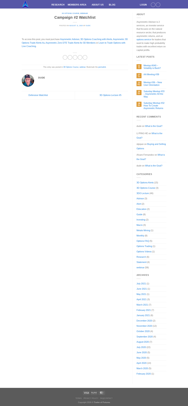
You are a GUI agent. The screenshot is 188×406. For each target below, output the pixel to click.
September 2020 (145, 336)
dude (88, 25)
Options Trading (144, 246)
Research (58, 5)
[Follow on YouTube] (158, 4)
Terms (78, 398)
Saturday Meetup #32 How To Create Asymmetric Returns (154, 105)
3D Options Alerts (145, 182)
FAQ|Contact (106, 398)
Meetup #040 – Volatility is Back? (152, 66)
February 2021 (144, 310)
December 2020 (144, 321)
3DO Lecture (143, 193)
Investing (141, 220)
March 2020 (142, 368)
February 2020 (144, 374)
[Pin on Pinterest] (80, 57)
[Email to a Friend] (75, 57)
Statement (141, 262)
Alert (139, 204)
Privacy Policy (91, 398)
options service (144, 39)
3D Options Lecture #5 (111, 95)
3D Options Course (70, 13)
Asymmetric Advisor (69, 39)
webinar (84, 13)
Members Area (77, 5)
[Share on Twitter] (70, 57)
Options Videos (144, 251)
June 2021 (142, 289)
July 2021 (141, 283)
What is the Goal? (153, 126)
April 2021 (142, 299)
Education (141, 209)
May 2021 (141, 294)
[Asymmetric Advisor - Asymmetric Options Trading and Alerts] (34, 4)
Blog (112, 5)
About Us (98, 5)
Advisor (140, 198)
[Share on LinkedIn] (85, 57)
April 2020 (142, 363)
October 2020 (143, 331)
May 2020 (141, 358)
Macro (140, 225)
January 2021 (143, 315)
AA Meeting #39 (151, 74)
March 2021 (142, 305)
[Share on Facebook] (65, 57)
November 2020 (144, 326)
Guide (139, 214)
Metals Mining (143, 230)
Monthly (140, 235)
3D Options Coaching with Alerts (96, 39)
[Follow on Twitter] (153, 4)
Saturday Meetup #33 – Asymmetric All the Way (154, 94)
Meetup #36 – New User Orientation (153, 83)
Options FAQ (143, 241)
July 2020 (141, 347)
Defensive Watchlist (38, 95)
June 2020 (142, 352)
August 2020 (143, 342)
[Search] (165, 5)
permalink (102, 67)
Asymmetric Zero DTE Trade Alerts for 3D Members (71, 43)
